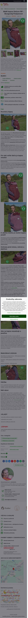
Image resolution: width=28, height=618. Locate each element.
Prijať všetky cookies (14, 316)
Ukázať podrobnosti (14, 319)
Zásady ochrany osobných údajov (14, 312)
